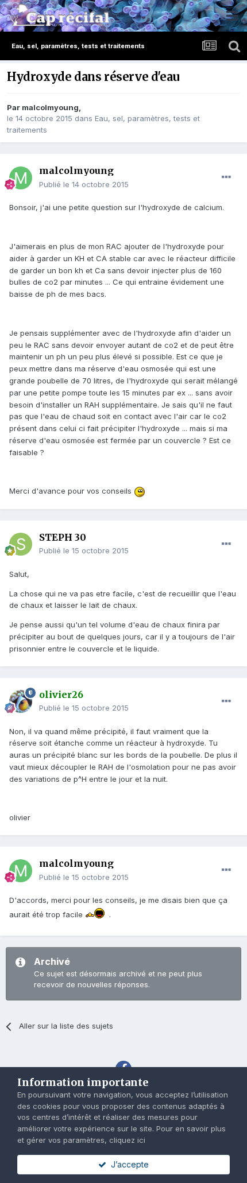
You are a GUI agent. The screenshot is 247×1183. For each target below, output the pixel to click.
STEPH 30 (62, 537)
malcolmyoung (50, 107)
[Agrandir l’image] (139, 490)
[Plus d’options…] (226, 177)
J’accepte (127, 1164)
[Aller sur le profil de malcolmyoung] (20, 177)
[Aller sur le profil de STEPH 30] (20, 544)
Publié (84, 184)
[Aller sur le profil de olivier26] (20, 701)
